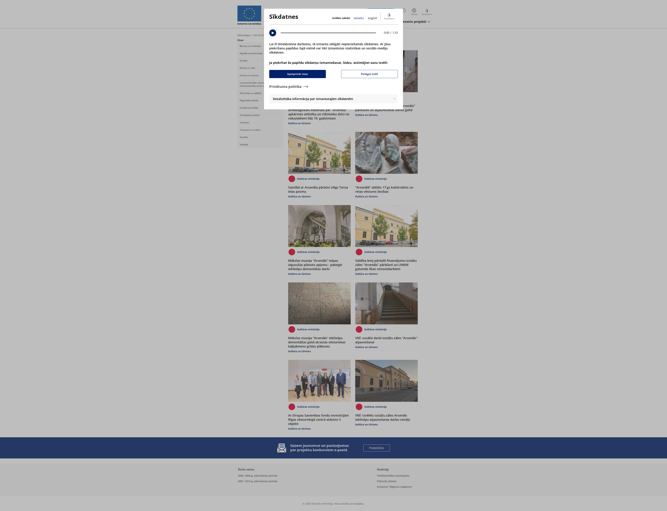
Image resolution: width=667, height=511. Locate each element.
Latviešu (359, 18)
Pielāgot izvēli (369, 74)
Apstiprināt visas (297, 74)
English (372, 18)
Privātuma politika (285, 86)
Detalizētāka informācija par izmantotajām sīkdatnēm (313, 99)
